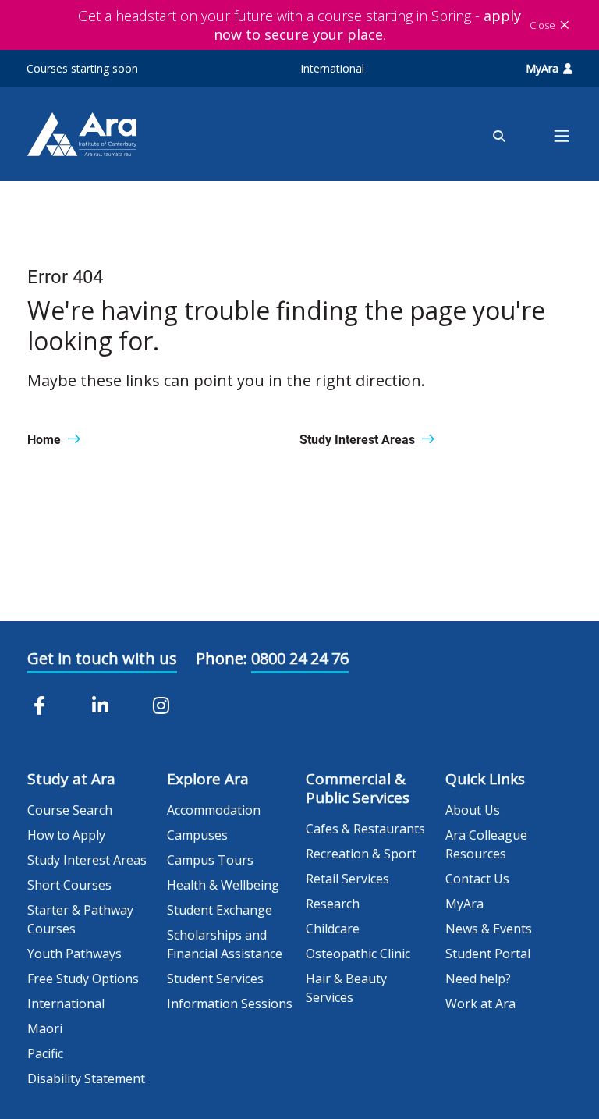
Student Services (215, 978)
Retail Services (347, 878)
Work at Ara (480, 1003)
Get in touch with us (102, 658)
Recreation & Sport (361, 853)
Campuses (197, 835)
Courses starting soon (82, 68)
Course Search (69, 810)
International (332, 68)
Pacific (45, 1053)
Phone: (221, 658)
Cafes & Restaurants (365, 828)
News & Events (488, 928)
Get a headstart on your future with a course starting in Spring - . (299, 25)
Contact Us (477, 878)
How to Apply (66, 835)
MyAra (542, 68)
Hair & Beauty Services (346, 988)
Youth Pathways (74, 953)
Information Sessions (229, 1003)
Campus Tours (210, 860)
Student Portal (487, 953)
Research (333, 903)
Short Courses (69, 884)
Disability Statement (86, 1078)
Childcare (333, 928)
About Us (472, 810)
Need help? (478, 978)
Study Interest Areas (87, 860)
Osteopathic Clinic (358, 953)
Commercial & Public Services (357, 788)
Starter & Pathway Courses (80, 919)
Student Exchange (219, 909)
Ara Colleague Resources (486, 844)
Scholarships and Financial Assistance (224, 944)
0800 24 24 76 (300, 658)
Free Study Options (83, 978)
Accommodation (214, 810)
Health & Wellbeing (223, 884)
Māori (44, 1028)
